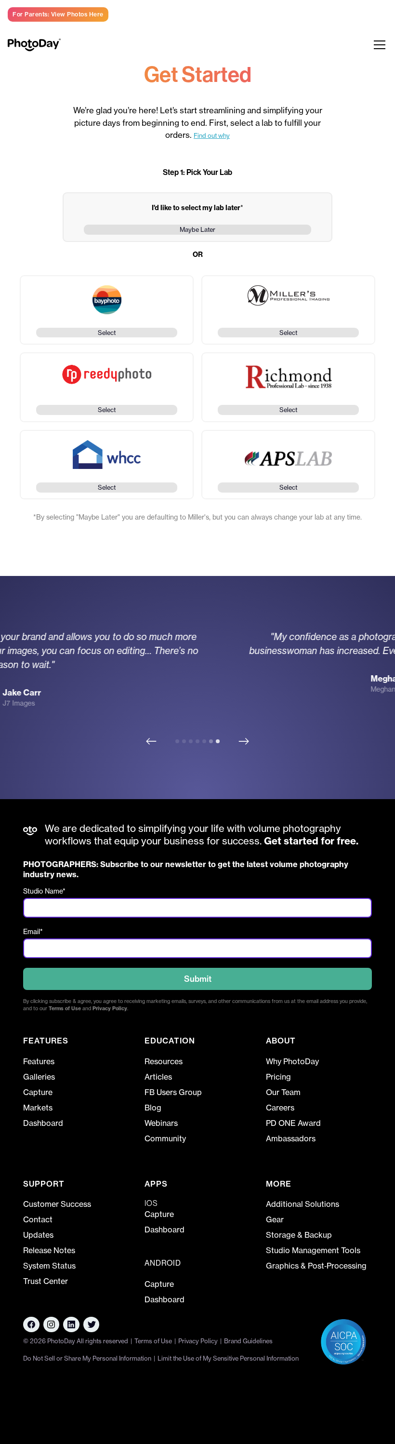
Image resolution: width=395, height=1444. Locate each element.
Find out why (212, 135)
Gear (275, 1219)
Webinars (161, 1123)
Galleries (39, 1077)
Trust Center (45, 1281)
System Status (49, 1265)
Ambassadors (291, 1138)
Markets (38, 1107)
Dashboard (43, 1123)
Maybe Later (197, 229)
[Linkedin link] (51, 1324)
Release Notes (49, 1250)
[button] (377, 44)
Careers (280, 1107)
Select (107, 332)
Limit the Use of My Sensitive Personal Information (228, 1358)
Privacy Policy (109, 1008)
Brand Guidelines (248, 1341)
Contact (38, 1219)
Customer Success (57, 1204)
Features (38, 1061)
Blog (153, 1107)
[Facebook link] (31, 1324)
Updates (38, 1235)
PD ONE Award (293, 1123)
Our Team (283, 1092)
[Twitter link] (91, 1324)
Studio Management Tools (313, 1250)
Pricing (278, 1077)
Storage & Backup (299, 1235)
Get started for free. (310, 841)
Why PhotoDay (292, 1061)
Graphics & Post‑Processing (316, 1265)
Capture (38, 1092)
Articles (158, 1077)
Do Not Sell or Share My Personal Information (87, 1358)
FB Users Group (173, 1092)
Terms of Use (65, 1008)
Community (165, 1138)
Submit (197, 979)
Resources (164, 1061)
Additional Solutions (302, 1204)
